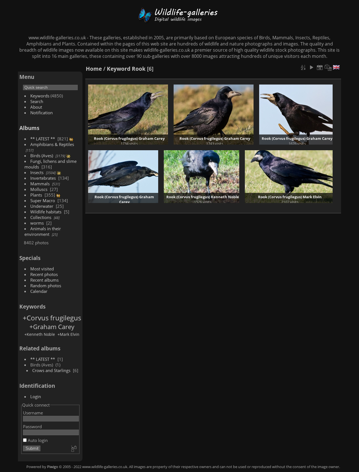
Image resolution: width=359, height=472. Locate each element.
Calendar (38, 291)
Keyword (118, 68)
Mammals (40, 183)
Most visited (42, 269)
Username (33, 413)
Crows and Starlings (51, 370)
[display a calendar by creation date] (328, 67)
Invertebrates (43, 178)
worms (37, 223)
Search (36, 101)
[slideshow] (311, 67)
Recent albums (44, 280)
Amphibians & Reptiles (52, 144)
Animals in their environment (42, 231)
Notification (41, 112)
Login (35, 396)
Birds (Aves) (41, 155)
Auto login (37, 440)
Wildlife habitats (45, 212)
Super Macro (42, 200)
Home (94, 68)
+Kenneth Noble (39, 334)
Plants (36, 195)
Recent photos (44, 274)
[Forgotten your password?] (73, 449)
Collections (40, 217)
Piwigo (52, 466)
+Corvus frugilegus (52, 317)
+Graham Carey (51, 326)
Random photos (45, 285)
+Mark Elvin (68, 334)
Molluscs (38, 189)
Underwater (41, 206)
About (36, 107)
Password (32, 426)
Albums (29, 128)
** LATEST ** (42, 139)
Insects (36, 172)
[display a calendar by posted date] (319, 67)
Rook (139, 68)
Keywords (39, 96)
